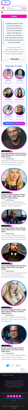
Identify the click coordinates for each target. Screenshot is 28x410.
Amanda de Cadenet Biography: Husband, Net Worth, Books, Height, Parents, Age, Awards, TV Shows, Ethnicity (13, 196)
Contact (14, 408)
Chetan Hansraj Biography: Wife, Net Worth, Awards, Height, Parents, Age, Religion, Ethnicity (13, 267)
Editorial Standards (14, 406)
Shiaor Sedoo (9, 158)
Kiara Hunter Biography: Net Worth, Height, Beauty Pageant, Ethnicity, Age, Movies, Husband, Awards (13, 311)
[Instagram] (17, 396)
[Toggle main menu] (3, 8)
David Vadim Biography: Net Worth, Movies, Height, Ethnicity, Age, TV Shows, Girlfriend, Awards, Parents (14, 155)
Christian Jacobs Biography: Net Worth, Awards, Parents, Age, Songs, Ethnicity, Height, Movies (12, 349)
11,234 (17, 365)
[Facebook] (8, 396)
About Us (5, 406)
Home (2, 12)
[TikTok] (20, 396)
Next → (24, 369)
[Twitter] (11, 396)
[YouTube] (14, 396)
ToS (22, 406)
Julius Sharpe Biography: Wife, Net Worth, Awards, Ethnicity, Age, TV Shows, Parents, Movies (13, 229)
